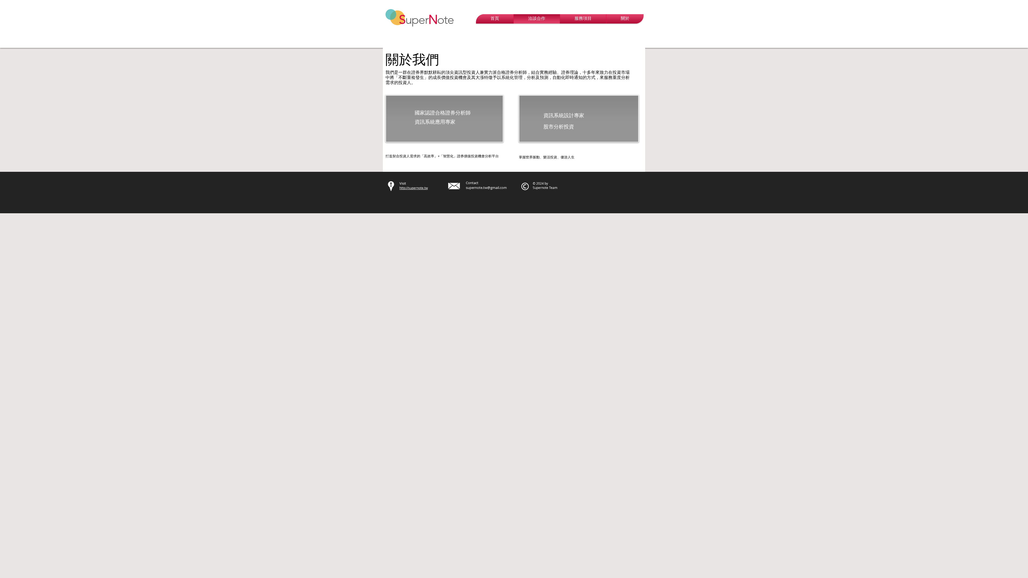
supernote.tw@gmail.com (486, 187)
